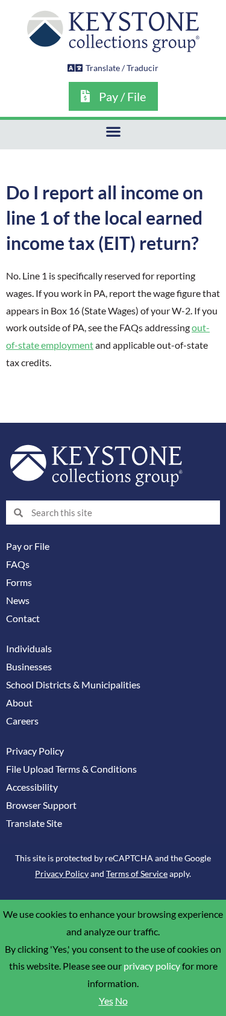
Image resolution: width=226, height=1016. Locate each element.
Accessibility (32, 787)
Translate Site (34, 823)
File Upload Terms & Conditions (71, 769)
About (19, 702)
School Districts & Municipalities (73, 684)
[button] (113, 131)
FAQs (18, 564)
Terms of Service (137, 873)
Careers (22, 720)
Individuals (29, 648)
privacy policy (152, 966)
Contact (23, 618)
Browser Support (41, 805)
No (121, 1001)
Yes (106, 1001)
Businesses (29, 666)
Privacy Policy (35, 751)
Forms (19, 582)
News (18, 600)
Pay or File (27, 546)
